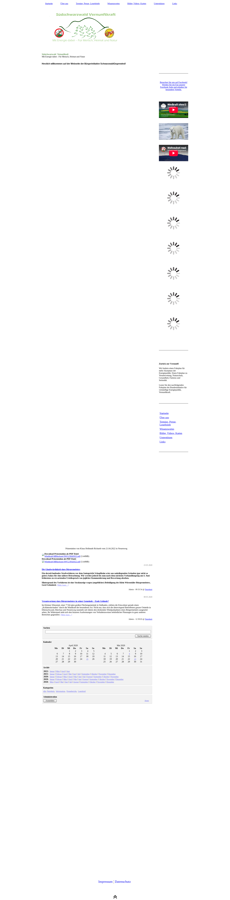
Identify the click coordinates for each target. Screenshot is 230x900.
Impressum (105, 881)
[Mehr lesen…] (63, 585)
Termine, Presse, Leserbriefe (88, 3)
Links (174, 3)
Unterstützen (159, 3)
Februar (59, 674)
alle (44, 691)
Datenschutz (123, 881)
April (63, 671)
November (103, 674)
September (86, 674)
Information (60, 691)
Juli (79, 674)
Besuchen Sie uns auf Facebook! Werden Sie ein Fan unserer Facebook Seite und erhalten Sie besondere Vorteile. (173, 86)
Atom (147, 701)
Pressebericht (71, 691)
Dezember (112, 674)
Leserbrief (82, 691)
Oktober (94, 674)
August (89, 677)
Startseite (49, 3)
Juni (68, 671)
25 (87, 659)
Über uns (64, 3)
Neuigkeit (148, 589)
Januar (52, 671)
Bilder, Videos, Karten (136, 3)
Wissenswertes (113, 3)
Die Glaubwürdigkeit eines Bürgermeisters (61, 569)
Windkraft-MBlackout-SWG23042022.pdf (62, 556)
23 (135, 659)
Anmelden (50, 701)
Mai (70, 674)
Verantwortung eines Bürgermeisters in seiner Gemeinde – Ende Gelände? (75, 601)
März (58, 671)
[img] (115, 30)
